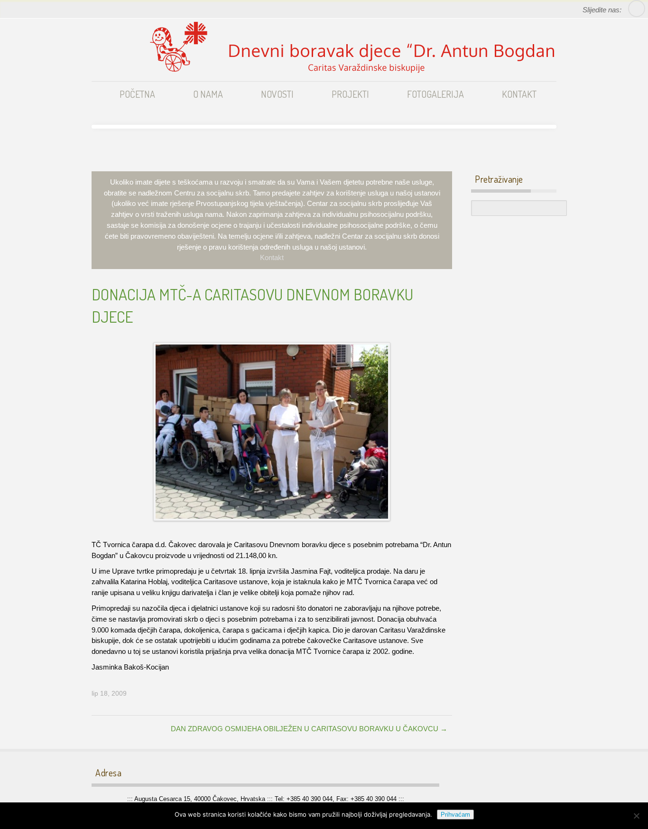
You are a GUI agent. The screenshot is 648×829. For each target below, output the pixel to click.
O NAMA (208, 94)
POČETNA (137, 94)
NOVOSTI (277, 94)
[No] (636, 815)
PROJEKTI (350, 94)
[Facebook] (636, 8)
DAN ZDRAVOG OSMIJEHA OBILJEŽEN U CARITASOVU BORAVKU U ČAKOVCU (309, 729)
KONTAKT (519, 94)
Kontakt (272, 257)
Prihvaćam (455, 814)
